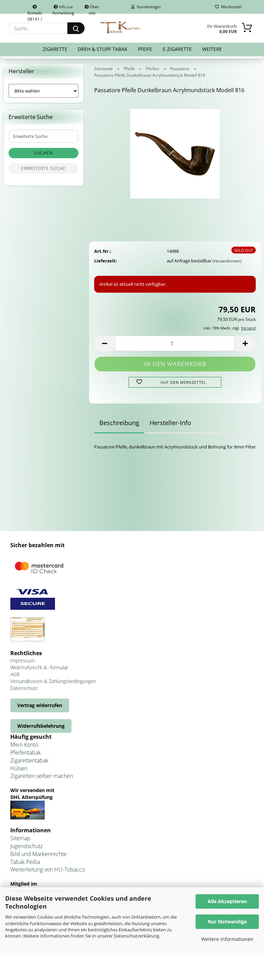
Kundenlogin (148, 7)
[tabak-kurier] (120, 27)
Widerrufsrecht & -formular (39, 667)
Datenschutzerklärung (136, 936)
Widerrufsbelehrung (41, 726)
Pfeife (145, 49)
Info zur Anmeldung (63, 9)
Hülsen (19, 768)
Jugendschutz (26, 846)
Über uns (94, 9)
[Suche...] (76, 28)
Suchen (43, 153)
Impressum (22, 660)
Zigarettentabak (29, 760)
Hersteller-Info (170, 423)
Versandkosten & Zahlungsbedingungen (53, 681)
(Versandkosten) (226, 260)
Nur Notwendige (227, 921)
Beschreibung (119, 423)
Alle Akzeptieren (227, 901)
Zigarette (55, 49)
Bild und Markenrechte (38, 854)
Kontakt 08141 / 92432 (35, 12)
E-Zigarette (177, 49)
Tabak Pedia (25, 862)
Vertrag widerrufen (39, 705)
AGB (15, 674)
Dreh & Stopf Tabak (103, 49)
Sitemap (20, 838)
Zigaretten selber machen (41, 776)
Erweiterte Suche (43, 168)
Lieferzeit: (105, 261)
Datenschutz (23, 688)
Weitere (212, 49)
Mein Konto (24, 744)
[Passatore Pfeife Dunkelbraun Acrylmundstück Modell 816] (175, 151)
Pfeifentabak (25, 752)
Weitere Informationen (227, 939)
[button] (104, 343)
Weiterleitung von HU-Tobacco (47, 869)
